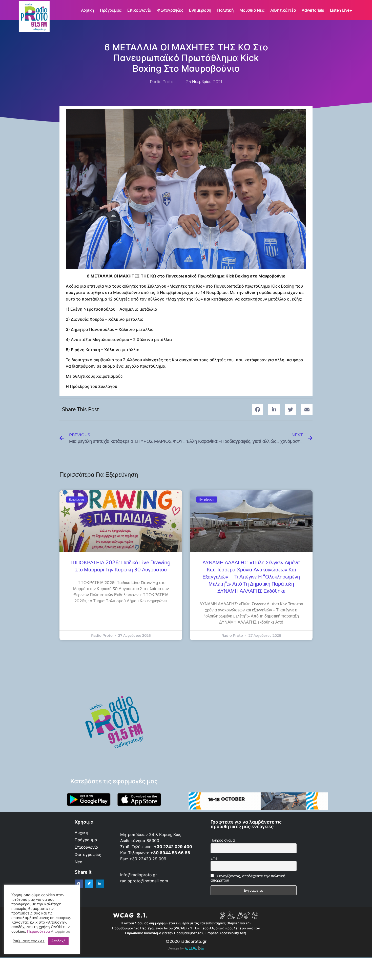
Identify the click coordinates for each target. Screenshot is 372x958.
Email (215, 858)
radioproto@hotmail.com (144, 880)
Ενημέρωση (200, 10)
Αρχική (87, 10)
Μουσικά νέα (251, 10)
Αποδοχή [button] (58, 941)
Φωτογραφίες (170, 10)
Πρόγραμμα (110, 10)
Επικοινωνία (139, 10)
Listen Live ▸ (341, 10)
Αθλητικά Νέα (283, 10)
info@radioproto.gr (138, 874)
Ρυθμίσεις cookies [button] (29, 941)
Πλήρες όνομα (223, 840)
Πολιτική (225, 10)
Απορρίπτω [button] (60, 931)
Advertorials (313, 10)
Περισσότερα (38, 931)
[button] (257, 409)
